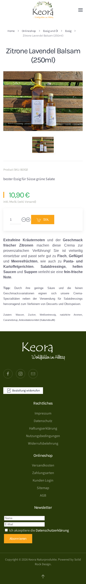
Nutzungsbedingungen (43, 436)
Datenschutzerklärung (52, 530)
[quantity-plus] (28, 219)
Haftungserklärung (43, 428)
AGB (43, 495)
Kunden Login (43, 480)
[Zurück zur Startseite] (43, 10)
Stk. (46, 219)
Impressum (43, 413)
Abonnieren (18, 538)
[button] (80, 10)
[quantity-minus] (24, 219)
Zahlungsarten (43, 472)
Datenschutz (43, 420)
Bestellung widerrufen (26, 390)
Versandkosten (43, 465)
